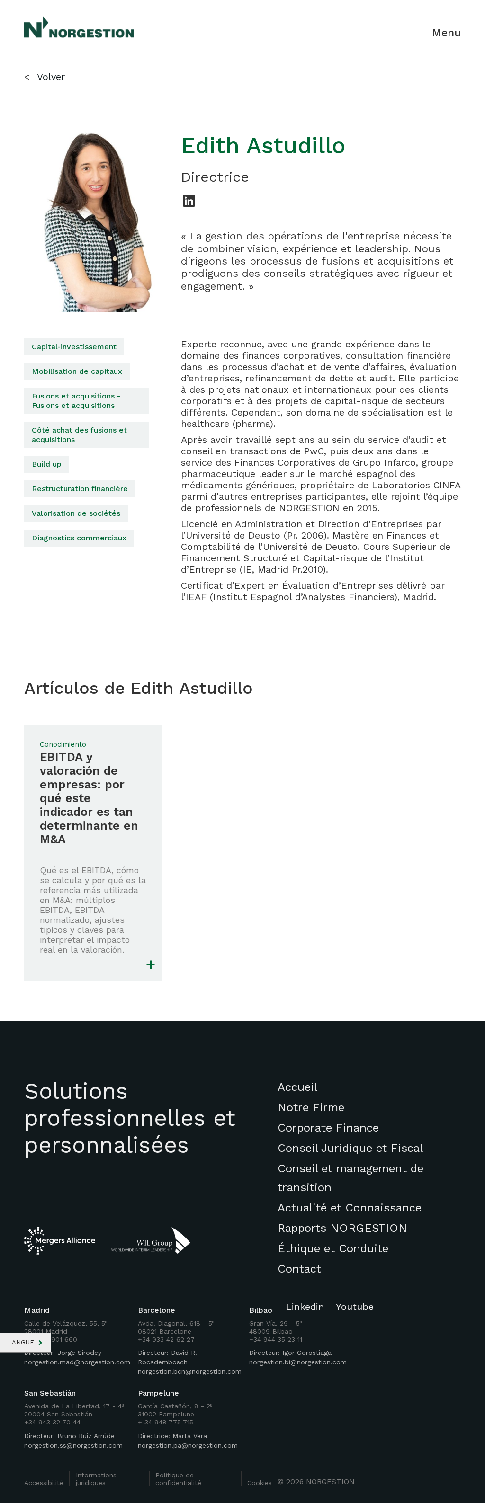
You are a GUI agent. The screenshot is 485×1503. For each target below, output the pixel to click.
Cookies (259, 1482)
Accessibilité (43, 1482)
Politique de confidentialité (178, 1478)
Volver (51, 76)
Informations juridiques (96, 1478)
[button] (25, 1343)
